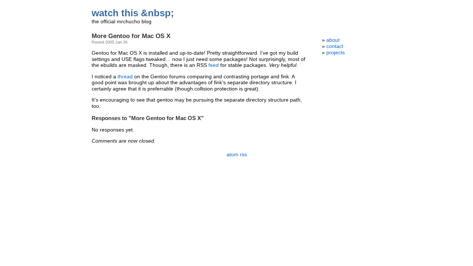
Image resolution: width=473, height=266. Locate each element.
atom (232, 154)
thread (125, 76)
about (333, 40)
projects (335, 52)
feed (213, 65)
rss (243, 154)
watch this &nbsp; (133, 12)
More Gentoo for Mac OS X (131, 36)
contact (334, 46)
